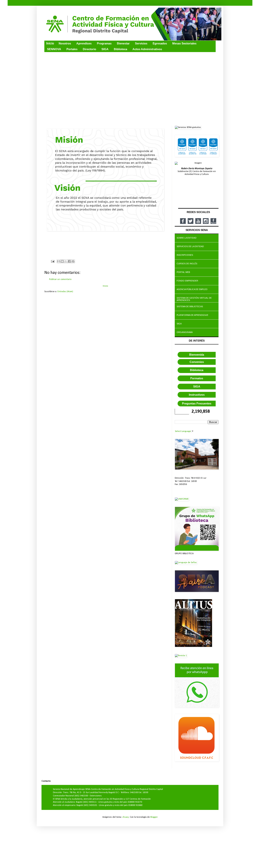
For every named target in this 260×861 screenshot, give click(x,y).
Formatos (196, 378)
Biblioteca (196, 370)
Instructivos (197, 394)
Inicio (105, 286)
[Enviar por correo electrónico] (59, 261)
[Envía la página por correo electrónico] (52, 261)
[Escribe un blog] (62, 261)
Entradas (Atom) (65, 291)
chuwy (125, 817)
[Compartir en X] (66, 261)
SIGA (196, 386)
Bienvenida (196, 354)
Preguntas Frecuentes (196, 403)
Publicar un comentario (60, 279)
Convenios (197, 361)
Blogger (153, 817)
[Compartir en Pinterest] (73, 261)
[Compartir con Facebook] (69, 261)
